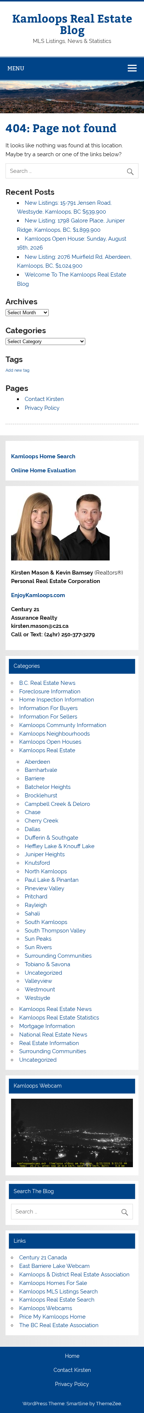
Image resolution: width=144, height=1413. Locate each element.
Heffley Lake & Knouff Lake (60, 846)
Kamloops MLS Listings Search (58, 1291)
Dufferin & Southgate (51, 837)
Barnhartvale (41, 770)
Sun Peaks (38, 938)
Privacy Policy (42, 408)
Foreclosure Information (49, 691)
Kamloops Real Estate (47, 750)
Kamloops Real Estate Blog (72, 23)
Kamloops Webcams (45, 1308)
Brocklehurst (41, 795)
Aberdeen (37, 762)
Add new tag (18, 370)
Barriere (35, 778)
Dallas (32, 829)
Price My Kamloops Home (52, 1316)
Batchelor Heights (48, 787)
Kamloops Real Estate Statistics (59, 1017)
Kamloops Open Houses (50, 742)
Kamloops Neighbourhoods (54, 733)
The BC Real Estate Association (59, 1325)
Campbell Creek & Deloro (57, 804)
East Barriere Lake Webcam (54, 1266)
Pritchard (36, 896)
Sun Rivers (38, 947)
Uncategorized (43, 973)
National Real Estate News (53, 1034)
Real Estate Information (49, 1043)
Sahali (32, 913)
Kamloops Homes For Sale (53, 1283)
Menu (15, 68)
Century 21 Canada (43, 1257)
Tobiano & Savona (47, 964)
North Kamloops (46, 871)
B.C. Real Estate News (47, 683)
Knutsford (37, 863)
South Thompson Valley (55, 930)
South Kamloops (46, 922)
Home (72, 1356)
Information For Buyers (48, 708)
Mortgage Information (47, 1026)
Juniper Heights (45, 854)
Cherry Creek (41, 820)
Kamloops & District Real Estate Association (74, 1274)
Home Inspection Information (56, 699)
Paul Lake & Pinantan (52, 880)
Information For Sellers (48, 716)
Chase (33, 812)
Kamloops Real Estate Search (57, 1299)
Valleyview (38, 981)
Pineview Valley (44, 888)
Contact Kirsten (44, 399)
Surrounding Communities (58, 955)
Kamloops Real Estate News (55, 1009)
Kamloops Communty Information (62, 725)
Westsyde (37, 998)
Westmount (40, 989)
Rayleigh (36, 905)
